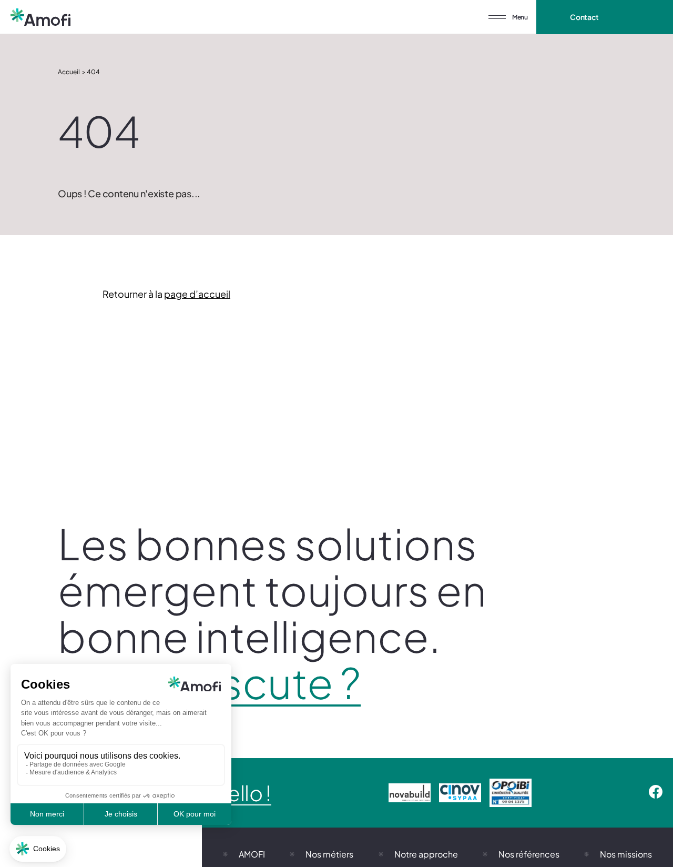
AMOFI (252, 854)
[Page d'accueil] (40, 17)
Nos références (528, 854)
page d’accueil (197, 294)
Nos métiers (329, 854)
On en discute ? (209, 682)
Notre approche (426, 854)
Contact (584, 17)
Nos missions (626, 854)
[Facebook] (655, 793)
